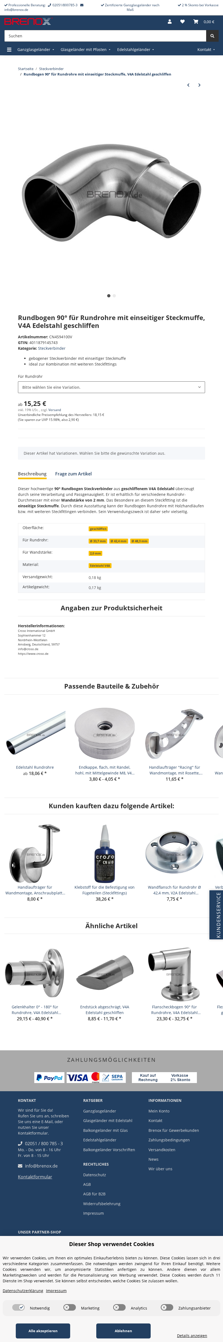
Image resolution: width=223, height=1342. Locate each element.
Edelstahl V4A (100, 566)
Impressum (93, 1213)
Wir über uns (160, 1168)
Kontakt (155, 1120)
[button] (169, 21)
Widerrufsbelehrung (101, 1203)
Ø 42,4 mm (118, 541)
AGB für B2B (94, 1193)
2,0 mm (95, 553)
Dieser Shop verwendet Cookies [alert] (111, 1244)
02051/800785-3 (65, 5)
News (153, 1159)
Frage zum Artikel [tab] (73, 474)
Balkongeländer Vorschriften (109, 1149)
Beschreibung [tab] (32, 474)
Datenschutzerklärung (23, 1290)
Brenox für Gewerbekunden (173, 1130)
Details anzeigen (192, 1335)
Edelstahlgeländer (99, 1139)
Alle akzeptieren (43, 1330)
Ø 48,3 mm (139, 541)
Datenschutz (94, 1174)
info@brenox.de (41, 1166)
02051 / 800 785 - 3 (44, 1144)
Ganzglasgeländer (99, 1111)
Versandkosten (161, 1149)
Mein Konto (158, 1111)
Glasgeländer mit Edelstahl (107, 1120)
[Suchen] (212, 36)
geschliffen (98, 529)
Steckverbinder (52, 348)
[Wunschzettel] (182, 21)
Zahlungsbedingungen (169, 1139)
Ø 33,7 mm (98, 541)
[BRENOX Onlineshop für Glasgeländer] (28, 22)
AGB (87, 1184)
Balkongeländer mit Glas (105, 1130)
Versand (54, 410)
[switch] (18, 1307)
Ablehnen (123, 1330)
